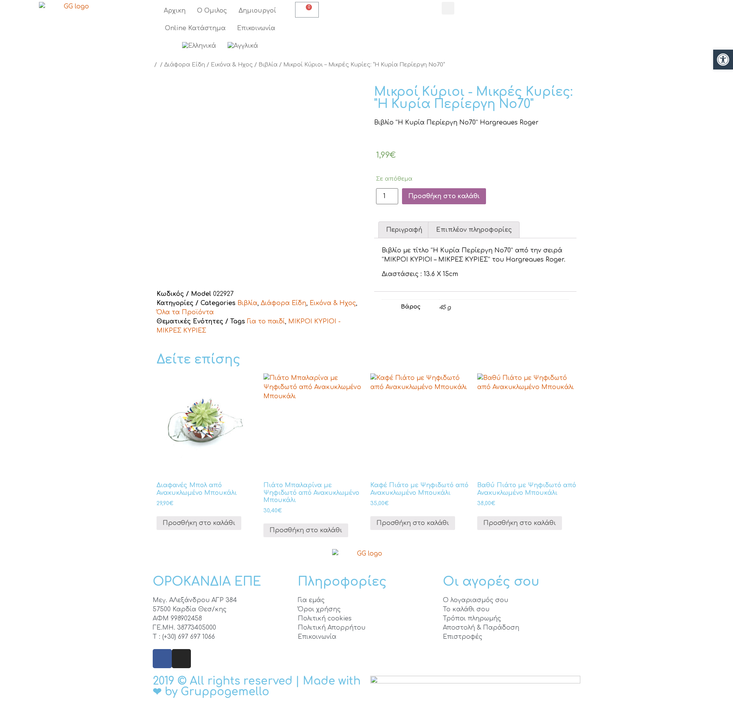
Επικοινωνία (256, 28)
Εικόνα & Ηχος (232, 64)
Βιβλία (268, 64)
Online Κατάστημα (195, 28)
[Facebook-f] (162, 658)
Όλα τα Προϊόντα (185, 312)
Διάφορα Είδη (184, 64)
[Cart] (307, 10)
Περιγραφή (404, 229)
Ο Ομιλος (212, 10)
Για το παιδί (266, 321)
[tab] (404, 229)
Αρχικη (175, 10)
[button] (723, 59)
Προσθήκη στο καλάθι (444, 196)
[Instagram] (181, 658)
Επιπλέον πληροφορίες (474, 229)
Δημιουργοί (257, 10)
